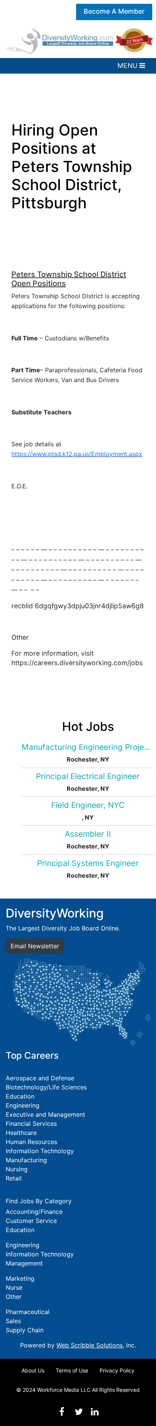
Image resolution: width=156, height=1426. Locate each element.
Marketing (20, 1278)
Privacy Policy (117, 1370)
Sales (13, 1321)
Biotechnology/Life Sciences (46, 1087)
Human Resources (31, 1142)
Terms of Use (72, 1370)
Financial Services (31, 1123)
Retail (14, 1178)
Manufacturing (26, 1160)
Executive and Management (45, 1114)
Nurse (14, 1287)
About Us (33, 1370)
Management (24, 1263)
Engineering (22, 1105)
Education (20, 1096)
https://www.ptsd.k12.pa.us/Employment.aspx (76, 454)
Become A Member (114, 11)
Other (14, 1296)
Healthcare (21, 1132)
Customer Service (31, 1221)
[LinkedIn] (94, 1411)
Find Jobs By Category (39, 1201)
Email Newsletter (35, 946)
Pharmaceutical (28, 1312)
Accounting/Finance (34, 1211)
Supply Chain (25, 1330)
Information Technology (40, 1151)
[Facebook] (61, 1411)
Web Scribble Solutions (89, 1345)
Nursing (17, 1169)
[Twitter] (78, 1411)
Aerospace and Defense (40, 1078)
